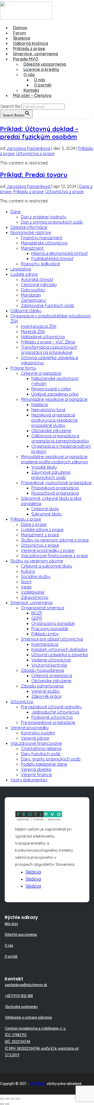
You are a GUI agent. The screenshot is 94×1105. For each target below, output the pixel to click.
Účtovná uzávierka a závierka (59, 654)
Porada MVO (25, 59)
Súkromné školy (46, 514)
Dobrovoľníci (33, 289)
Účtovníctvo (21, 701)
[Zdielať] (7, 1099)
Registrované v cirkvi (51, 388)
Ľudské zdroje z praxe (42, 529)
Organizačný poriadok (53, 623)
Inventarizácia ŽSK (38, 326)
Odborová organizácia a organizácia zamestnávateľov (60, 438)
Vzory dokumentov (28, 779)
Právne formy (23, 368)
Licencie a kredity (41, 69)
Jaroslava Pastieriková (28, 148)
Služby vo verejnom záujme (36, 560)
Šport (26, 581)
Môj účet (11, 924)
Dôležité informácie (28, 227)
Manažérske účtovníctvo (44, 242)
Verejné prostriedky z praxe (47, 550)
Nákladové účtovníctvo (43, 336)
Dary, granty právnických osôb (51, 759)
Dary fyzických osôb (41, 753)
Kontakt (31, 90)
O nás (29, 74)
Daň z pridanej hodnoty (43, 216)
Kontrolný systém (38, 732)
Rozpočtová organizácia (55, 493)
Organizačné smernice (42, 607)
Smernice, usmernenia (35, 53)
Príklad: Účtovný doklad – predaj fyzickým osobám (39, 132)
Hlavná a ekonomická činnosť (59, 253)
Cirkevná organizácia (51, 675)
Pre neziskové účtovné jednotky (51, 706)
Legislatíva (20, 269)
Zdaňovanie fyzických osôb (47, 305)
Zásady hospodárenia (42, 670)
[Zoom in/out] (18, 1099)
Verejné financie (36, 774)
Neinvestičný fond (48, 409)
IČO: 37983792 (16, 1035)
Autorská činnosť (37, 279)
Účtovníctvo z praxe (35, 153)
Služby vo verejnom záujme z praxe (55, 540)
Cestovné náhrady (39, 284)
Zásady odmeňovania (42, 686)
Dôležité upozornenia (45, 64)
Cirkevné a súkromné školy (46, 566)
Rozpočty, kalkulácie (40, 263)
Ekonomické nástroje (30, 232)
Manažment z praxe (40, 534)
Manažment (32, 248)
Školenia (21, 38)
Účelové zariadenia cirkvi (54, 394)
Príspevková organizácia (55, 487)
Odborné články (25, 310)
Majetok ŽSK (33, 331)
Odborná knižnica (30, 43)
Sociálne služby (35, 576)
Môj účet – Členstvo (32, 95)
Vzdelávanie (32, 592)
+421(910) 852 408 (19, 995)
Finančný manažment (41, 237)
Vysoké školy (44, 467)
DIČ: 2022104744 (17, 1041)
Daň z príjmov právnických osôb (52, 222)
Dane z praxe (33, 524)
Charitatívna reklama (41, 748)
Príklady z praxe (29, 48)
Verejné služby (45, 691)
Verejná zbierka (36, 769)
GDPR (36, 618)
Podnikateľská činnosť (52, 258)
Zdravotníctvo (34, 597)
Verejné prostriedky (29, 727)
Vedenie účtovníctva (50, 659)
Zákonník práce (46, 696)
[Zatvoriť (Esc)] (2, 1099)
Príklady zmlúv (44, 633)
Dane (15, 211)
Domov (20, 27)
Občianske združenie (51, 430)
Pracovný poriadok (49, 628)
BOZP (36, 613)
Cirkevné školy (45, 508)
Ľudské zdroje (24, 274)
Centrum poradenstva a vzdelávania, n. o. (35, 1028)
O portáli (42, 85)
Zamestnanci (33, 300)
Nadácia (39, 404)
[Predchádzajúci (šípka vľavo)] (2, 1104)
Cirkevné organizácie (41, 373)
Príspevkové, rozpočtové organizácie (56, 482)
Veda (26, 587)
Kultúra (28, 571)
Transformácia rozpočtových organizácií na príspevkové (49, 350)
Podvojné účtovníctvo (52, 717)
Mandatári (31, 295)
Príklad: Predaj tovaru (33, 175)
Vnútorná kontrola (49, 665)
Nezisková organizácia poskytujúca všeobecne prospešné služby (54, 420)
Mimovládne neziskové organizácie (54, 399)
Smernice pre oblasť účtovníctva (52, 639)
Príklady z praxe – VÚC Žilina (48, 342)
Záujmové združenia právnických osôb (50, 475)
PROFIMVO (38, 1083)
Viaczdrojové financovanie (36, 743)
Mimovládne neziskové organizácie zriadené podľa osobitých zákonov (54, 459)
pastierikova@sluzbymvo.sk (26, 985)
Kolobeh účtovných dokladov (59, 649)
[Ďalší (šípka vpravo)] (7, 1104)
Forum (19, 32)
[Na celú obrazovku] (12, 1099)
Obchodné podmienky (21, 1006)
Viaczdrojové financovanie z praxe (54, 555)
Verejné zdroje (35, 738)
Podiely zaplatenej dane (44, 764)
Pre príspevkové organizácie (48, 722)
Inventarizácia (44, 644)
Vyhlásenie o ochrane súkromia (28, 1017)
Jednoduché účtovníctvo (55, 712)
